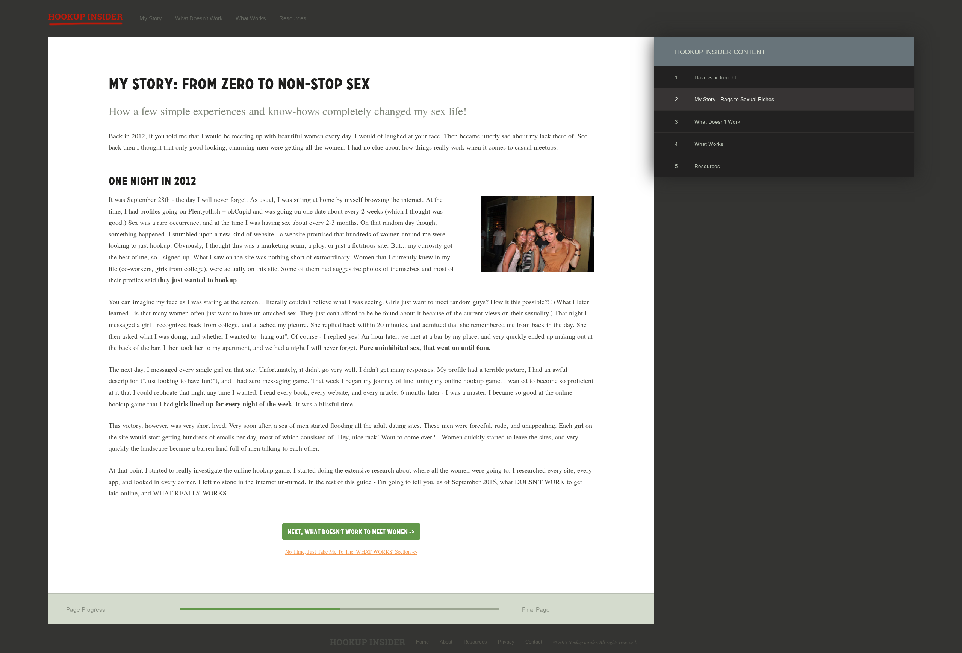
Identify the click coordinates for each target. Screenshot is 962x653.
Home (422, 642)
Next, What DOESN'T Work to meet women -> (351, 532)
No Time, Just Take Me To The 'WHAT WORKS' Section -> (351, 551)
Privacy (506, 642)
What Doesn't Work (199, 18)
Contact (533, 642)
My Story (150, 18)
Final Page (536, 609)
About (446, 642)
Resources (292, 18)
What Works (251, 18)
